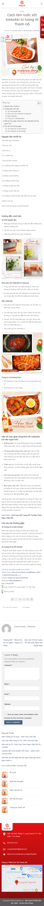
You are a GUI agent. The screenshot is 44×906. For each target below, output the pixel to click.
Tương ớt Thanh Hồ (27, 618)
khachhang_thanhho (32, 31)
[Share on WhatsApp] (12, 599)
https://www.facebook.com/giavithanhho (22, 854)
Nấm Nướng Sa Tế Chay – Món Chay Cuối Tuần (19, 737)
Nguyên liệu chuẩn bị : (12, 106)
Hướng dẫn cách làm (11, 109)
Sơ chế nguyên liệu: (14, 111)
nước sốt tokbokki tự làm (12, 616)
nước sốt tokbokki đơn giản (20, 614)
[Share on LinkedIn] (31, 599)
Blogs (22, 11)
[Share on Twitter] (20, 599)
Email (7, 694)
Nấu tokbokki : (13, 116)
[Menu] (3, 3)
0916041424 (12, 843)
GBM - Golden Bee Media (23, 903)
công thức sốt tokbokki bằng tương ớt (20, 612)
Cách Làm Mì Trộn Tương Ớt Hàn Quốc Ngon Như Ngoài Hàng (33, 643)
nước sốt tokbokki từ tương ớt (29, 616)
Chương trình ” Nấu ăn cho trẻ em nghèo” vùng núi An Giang (13, 643)
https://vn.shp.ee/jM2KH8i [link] (18, 578)
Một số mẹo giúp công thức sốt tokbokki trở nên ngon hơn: (21, 122)
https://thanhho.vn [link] (15, 580)
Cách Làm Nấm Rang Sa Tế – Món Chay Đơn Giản (20, 740)
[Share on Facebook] (16, 599)
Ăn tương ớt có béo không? (17, 129)
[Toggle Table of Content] (37, 103)
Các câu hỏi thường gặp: (12, 126)
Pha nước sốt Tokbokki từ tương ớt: (20, 114)
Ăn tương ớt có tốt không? (17, 131)
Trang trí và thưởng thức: (16, 118)
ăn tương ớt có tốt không (13, 609)
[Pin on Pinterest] (28, 599)
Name (7, 684)
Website (7, 704)
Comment (8, 665)
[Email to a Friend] (24, 599)
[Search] (41, 4)
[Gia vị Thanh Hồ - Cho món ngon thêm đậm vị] (22, 4)
